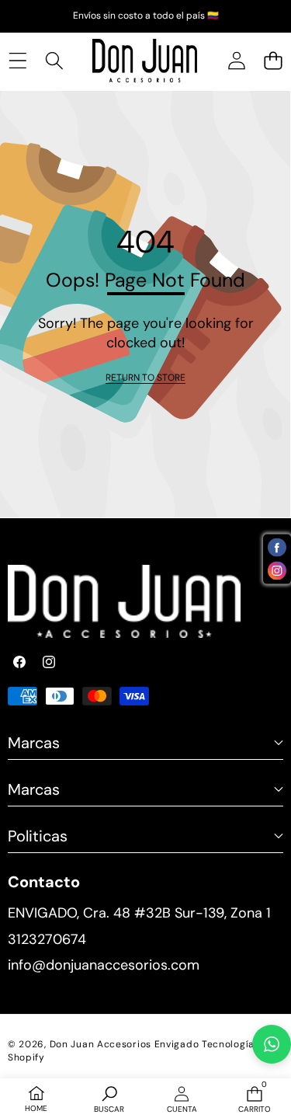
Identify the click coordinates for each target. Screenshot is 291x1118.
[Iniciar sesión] (236, 60)
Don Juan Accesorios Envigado (124, 1044)
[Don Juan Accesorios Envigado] (144, 61)
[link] (145, 378)
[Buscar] (53, 60)
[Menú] (17, 60)
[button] (272, 60)
